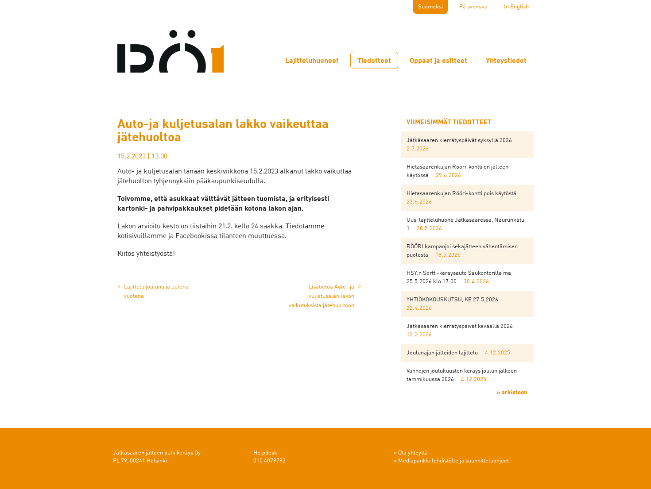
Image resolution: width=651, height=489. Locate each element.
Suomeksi (430, 7)
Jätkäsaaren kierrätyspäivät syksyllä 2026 (459, 140)
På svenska (473, 7)
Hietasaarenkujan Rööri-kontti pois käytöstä (461, 193)
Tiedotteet (374, 61)
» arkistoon (512, 393)
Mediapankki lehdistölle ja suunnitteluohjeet (453, 461)
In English (516, 7)
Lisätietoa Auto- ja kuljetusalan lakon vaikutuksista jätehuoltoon (321, 296)
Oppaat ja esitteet (438, 61)
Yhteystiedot (506, 61)
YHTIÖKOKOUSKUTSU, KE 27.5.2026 (452, 300)
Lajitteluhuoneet (312, 61)
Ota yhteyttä (413, 453)
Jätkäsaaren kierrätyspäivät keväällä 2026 (460, 326)
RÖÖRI (170, 46)
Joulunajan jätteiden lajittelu (442, 353)
